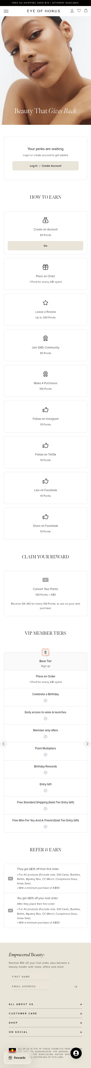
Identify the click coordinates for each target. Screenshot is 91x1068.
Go (45, 245)
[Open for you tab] (76, 1053)
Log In (34, 165)
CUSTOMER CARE (23, 1013)
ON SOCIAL (18, 1032)
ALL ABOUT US (21, 1004)
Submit (75, 986)
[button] (45, 878)
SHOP (13, 1023)
